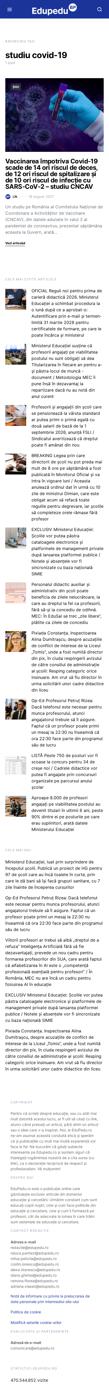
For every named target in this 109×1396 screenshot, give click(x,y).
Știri (16, 87)
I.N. (15, 197)
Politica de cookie (26, 1312)
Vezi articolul (15, 243)
